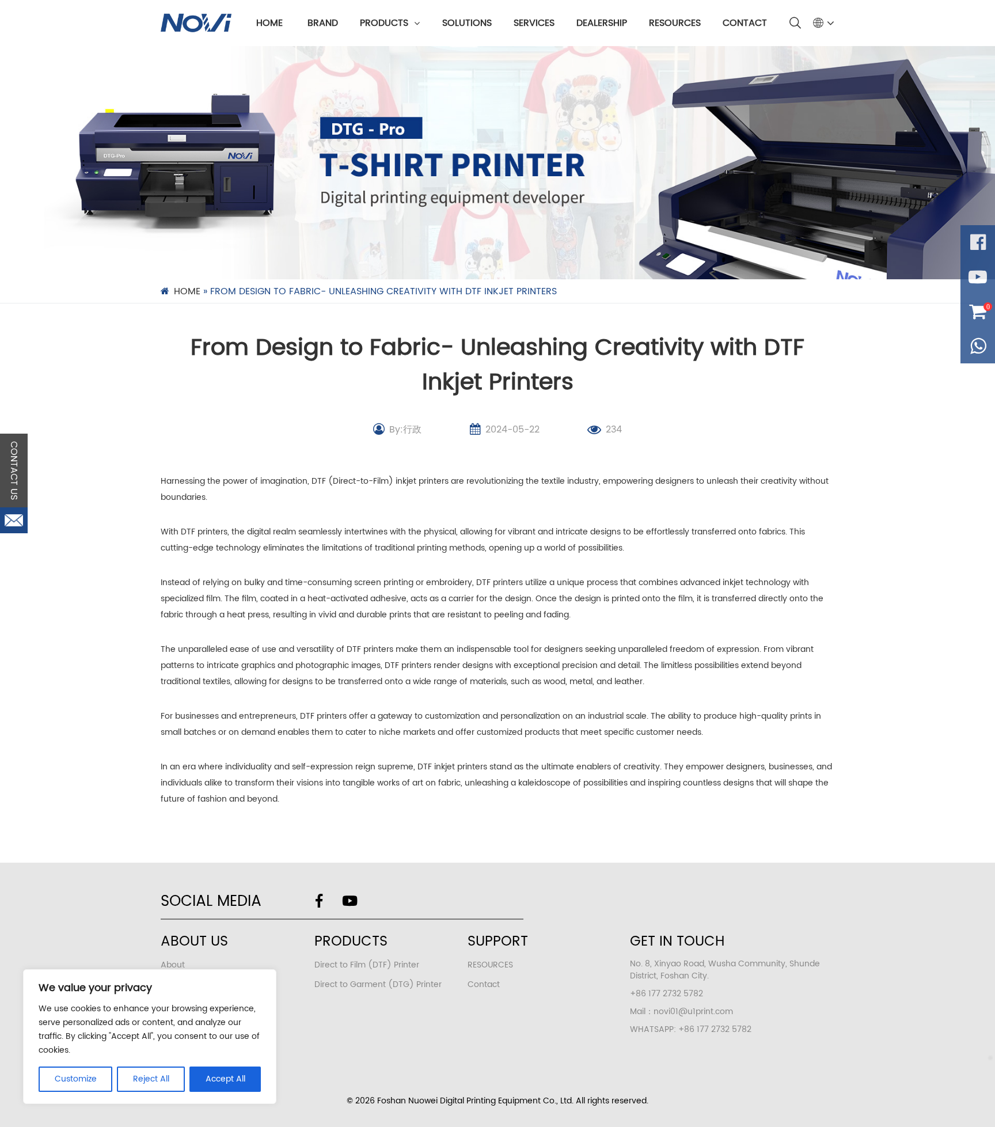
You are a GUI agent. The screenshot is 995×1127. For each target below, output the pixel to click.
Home (269, 23)
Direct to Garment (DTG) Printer (378, 984)
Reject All (151, 1079)
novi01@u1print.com (693, 1011)
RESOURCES (675, 23)
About (173, 965)
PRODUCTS (384, 23)
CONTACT (745, 23)
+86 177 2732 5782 (714, 1029)
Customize (76, 1079)
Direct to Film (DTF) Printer (366, 965)
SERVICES (534, 23)
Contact (484, 984)
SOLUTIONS (467, 23)
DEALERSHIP (601, 23)
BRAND (322, 23)
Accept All (225, 1079)
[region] (149, 1036)
